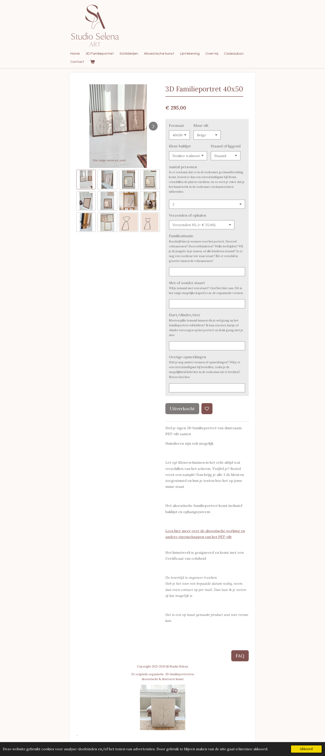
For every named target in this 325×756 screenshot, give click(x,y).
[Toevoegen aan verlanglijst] (206, 408)
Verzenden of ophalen (187, 215)
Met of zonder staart (187, 283)
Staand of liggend (226, 146)
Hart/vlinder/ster (184, 315)
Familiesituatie (181, 236)
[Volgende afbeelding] (153, 126)
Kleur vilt (200, 125)
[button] (86, 179)
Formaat (176, 125)
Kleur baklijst (180, 146)
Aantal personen (183, 167)
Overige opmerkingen (187, 357)
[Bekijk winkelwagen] (92, 62)
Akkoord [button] (306, 749)
